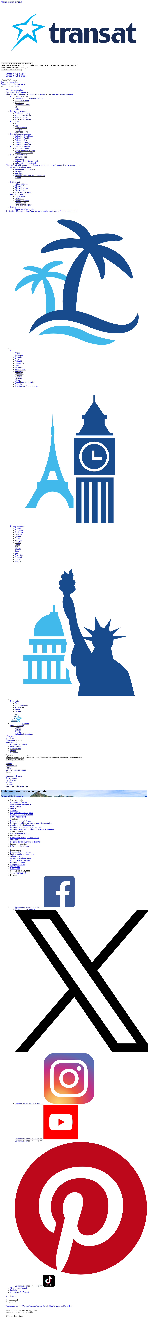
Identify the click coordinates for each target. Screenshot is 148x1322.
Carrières (9, 784)
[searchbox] (16, 755)
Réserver (40, 94)
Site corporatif (11, 742)
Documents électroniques (20, 852)
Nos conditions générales (20, 821)
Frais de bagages (17, 840)
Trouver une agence (14, 740)
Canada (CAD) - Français (16, 76)
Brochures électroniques (20, 860)
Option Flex (15, 867)
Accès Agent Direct (18, 873)
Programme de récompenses (13, 84)
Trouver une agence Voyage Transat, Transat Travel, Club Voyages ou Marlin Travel (40, 1306)
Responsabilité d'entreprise (17, 786)
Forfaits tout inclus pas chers (22, 854)
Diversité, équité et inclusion (21, 815)
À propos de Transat (14, 776)
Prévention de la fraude (19, 846)
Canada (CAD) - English (16, 74)
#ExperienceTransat (18, 1288)
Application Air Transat (19, 1292)
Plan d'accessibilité (18, 817)
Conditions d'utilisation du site (22, 825)
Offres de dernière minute (20, 858)
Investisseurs (11, 780)
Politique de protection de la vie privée (26, 827)
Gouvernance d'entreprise (20, 804)
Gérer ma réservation (9, 82)
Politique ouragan (17, 862)
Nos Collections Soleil (19, 834)
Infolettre (13, 1290)
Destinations (41, 211)
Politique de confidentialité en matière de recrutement (32, 829)
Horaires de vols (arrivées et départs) (25, 842)
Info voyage (10, 736)
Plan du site (15, 869)
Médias (9, 782)
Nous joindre (11, 738)
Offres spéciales (42, 165)
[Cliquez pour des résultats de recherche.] (28, 755)
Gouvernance (11, 778)
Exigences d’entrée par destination (24, 838)
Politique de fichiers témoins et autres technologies (31, 823)
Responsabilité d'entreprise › (12, 796)
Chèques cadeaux (17, 865)
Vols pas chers (16, 856)
